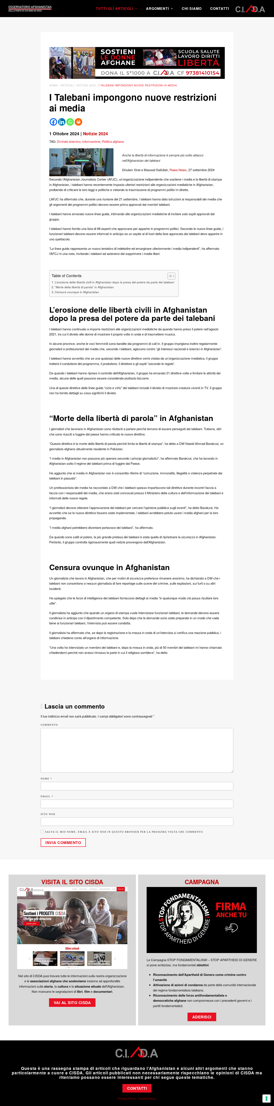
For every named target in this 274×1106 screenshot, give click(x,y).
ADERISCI (201, 1017)
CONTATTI (137, 1088)
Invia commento (63, 842)
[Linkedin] (62, 122)
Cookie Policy (147, 1098)
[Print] (78, 122)
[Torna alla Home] (30, 8)
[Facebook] (53, 122)
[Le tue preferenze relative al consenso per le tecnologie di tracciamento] (266, 1098)
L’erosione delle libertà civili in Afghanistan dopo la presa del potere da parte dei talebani (114, 282)
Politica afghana (113, 141)
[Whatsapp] (70, 122)
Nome (46, 778)
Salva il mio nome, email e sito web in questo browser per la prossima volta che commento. (124, 832)
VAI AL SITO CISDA (72, 1002)
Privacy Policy (127, 1098)
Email (47, 796)
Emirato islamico (68, 141)
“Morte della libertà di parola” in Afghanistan (84, 287)
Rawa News (178, 170)
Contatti (219, 8)
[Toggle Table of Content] (169, 276)
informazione (91, 141)
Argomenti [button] (157, 8)
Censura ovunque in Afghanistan (77, 292)
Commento (49, 725)
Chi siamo (192, 8)
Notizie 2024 (95, 133)
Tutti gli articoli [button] (114, 8)
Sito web (48, 814)
